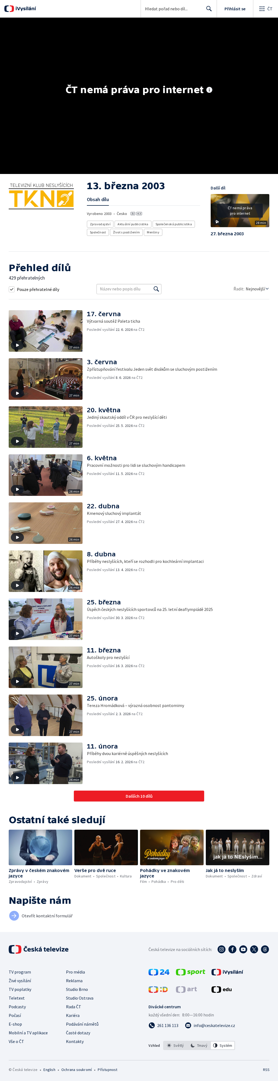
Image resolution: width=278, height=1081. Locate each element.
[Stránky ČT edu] (221, 991)
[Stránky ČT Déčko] (158, 991)
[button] (240, 212)
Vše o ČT (16, 1041)
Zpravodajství (100, 224)
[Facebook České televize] (232, 949)
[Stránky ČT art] (186, 991)
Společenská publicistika (174, 224)
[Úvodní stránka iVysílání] (25, 8)
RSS (266, 1069)
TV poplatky (20, 989)
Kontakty (75, 1041)
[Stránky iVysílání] (227, 974)
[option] (175, 1045)
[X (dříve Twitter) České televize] (254, 949)
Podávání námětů (82, 1024)
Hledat (209, 8)
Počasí (15, 1015)
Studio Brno (77, 989)
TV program (20, 972)
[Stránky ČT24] (159, 974)
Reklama (74, 980)
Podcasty (17, 1006)
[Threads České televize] (265, 949)
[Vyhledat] (156, 289)
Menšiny (153, 232)
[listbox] (199, 1045)
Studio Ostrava (79, 998)
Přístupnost (107, 1069)
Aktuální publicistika (133, 224)
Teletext (17, 998)
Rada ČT (73, 1006)
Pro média (75, 972)
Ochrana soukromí (76, 1069)
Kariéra (73, 1015)
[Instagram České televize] (221, 949)
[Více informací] (209, 90)
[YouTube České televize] (243, 949)
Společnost (98, 232)
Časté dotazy (78, 1032)
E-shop (15, 1024)
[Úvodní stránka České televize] (39, 949)
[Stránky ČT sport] (190, 974)
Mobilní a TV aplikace (28, 1032)
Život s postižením (126, 232)
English (49, 1069)
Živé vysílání (20, 980)
